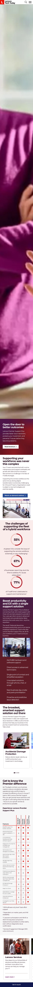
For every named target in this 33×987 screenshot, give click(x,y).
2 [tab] (15, 773)
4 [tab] (18, 773)
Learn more (9, 977)
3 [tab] (17, 773)
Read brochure (10, 447)
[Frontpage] (7, 2)
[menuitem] (16, 984)
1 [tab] (14, 773)
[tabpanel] (16, 750)
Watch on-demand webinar (14, 495)
